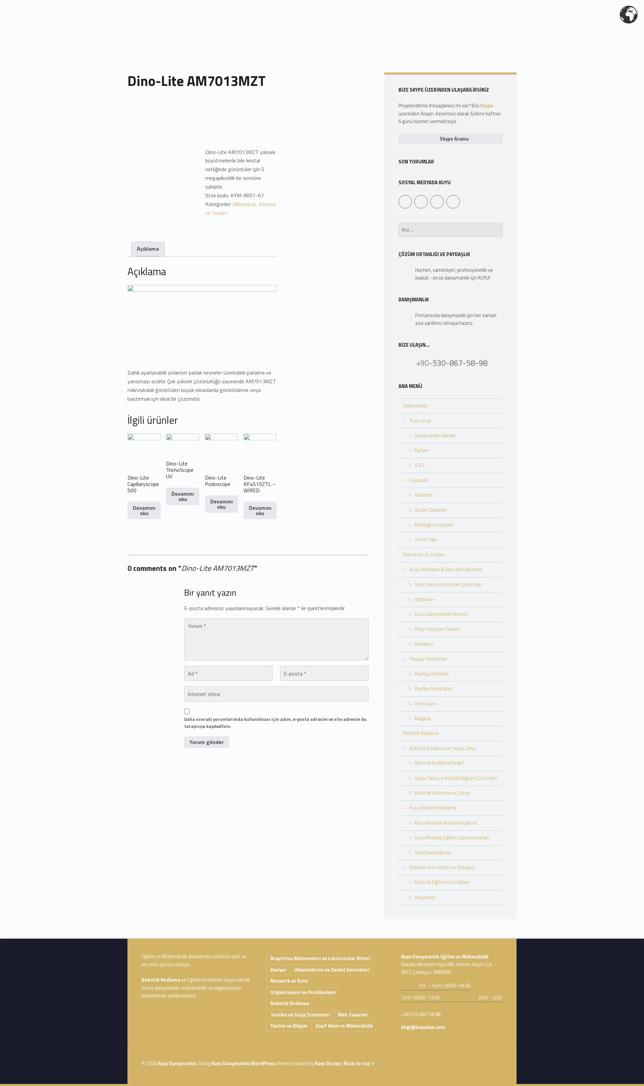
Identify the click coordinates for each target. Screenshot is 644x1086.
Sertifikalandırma (432, 852)
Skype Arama (454, 139)
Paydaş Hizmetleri (428, 659)
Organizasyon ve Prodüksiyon (303, 992)
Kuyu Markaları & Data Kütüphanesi (446, 569)
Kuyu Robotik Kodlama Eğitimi (446, 823)
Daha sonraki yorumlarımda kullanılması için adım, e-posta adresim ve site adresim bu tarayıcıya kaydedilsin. (275, 723)
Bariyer (278, 970)
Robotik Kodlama (421, 733)
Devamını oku (144, 510)
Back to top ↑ (359, 1063)
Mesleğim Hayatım (434, 525)
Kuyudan (419, 480)
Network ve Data (289, 981)
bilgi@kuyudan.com (423, 1027)
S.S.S (420, 465)
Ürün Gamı (425, 703)
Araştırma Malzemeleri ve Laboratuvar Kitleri (320, 958)
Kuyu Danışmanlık (177, 1063)
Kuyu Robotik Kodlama (433, 807)
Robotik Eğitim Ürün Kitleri (442, 882)
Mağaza (422, 718)
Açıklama (148, 249)
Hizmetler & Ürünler (424, 554)
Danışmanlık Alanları (435, 435)
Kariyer (422, 450)
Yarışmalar (425, 897)
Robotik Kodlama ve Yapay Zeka (442, 748)
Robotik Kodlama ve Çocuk (442, 793)
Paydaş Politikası (432, 674)
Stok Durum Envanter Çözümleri (448, 584)
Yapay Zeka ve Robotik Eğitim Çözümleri (456, 778)
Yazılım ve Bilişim (289, 1026)
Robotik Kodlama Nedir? (440, 763)
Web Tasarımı (353, 1015)
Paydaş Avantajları (433, 688)
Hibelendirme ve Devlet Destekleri (332, 970)
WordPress (263, 1063)
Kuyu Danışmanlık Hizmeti (442, 614)
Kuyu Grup (420, 420)
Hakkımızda (415, 405)
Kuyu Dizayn (328, 1063)
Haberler (423, 495)
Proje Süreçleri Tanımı (437, 629)
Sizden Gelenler (431, 510)
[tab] (148, 249)
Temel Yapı (426, 539)
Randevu (424, 644)
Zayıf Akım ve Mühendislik (344, 1026)
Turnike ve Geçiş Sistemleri (300, 1015)
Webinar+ (425, 599)
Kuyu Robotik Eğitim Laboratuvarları (452, 837)
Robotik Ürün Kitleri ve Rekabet (442, 867)
